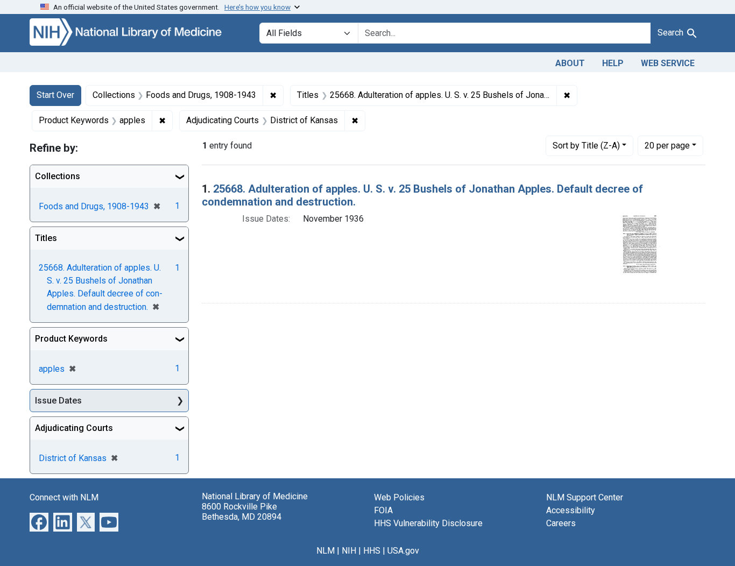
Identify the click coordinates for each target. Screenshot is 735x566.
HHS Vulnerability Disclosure (428, 523)
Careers (561, 523)
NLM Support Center (584, 497)
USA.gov (403, 551)
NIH (349, 551)
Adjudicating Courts (74, 428)
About (570, 63)
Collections (57, 176)
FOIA (383, 510)
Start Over (55, 95)
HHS (371, 551)
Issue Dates (58, 400)
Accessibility (570, 510)
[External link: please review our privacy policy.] (39, 522)
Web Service (668, 63)
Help (613, 63)
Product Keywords (71, 339)
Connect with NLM (64, 497)
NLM (325, 551)
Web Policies (399, 497)
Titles (46, 238)
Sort (586, 145)
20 (667, 145)
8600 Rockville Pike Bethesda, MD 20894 (241, 511)
